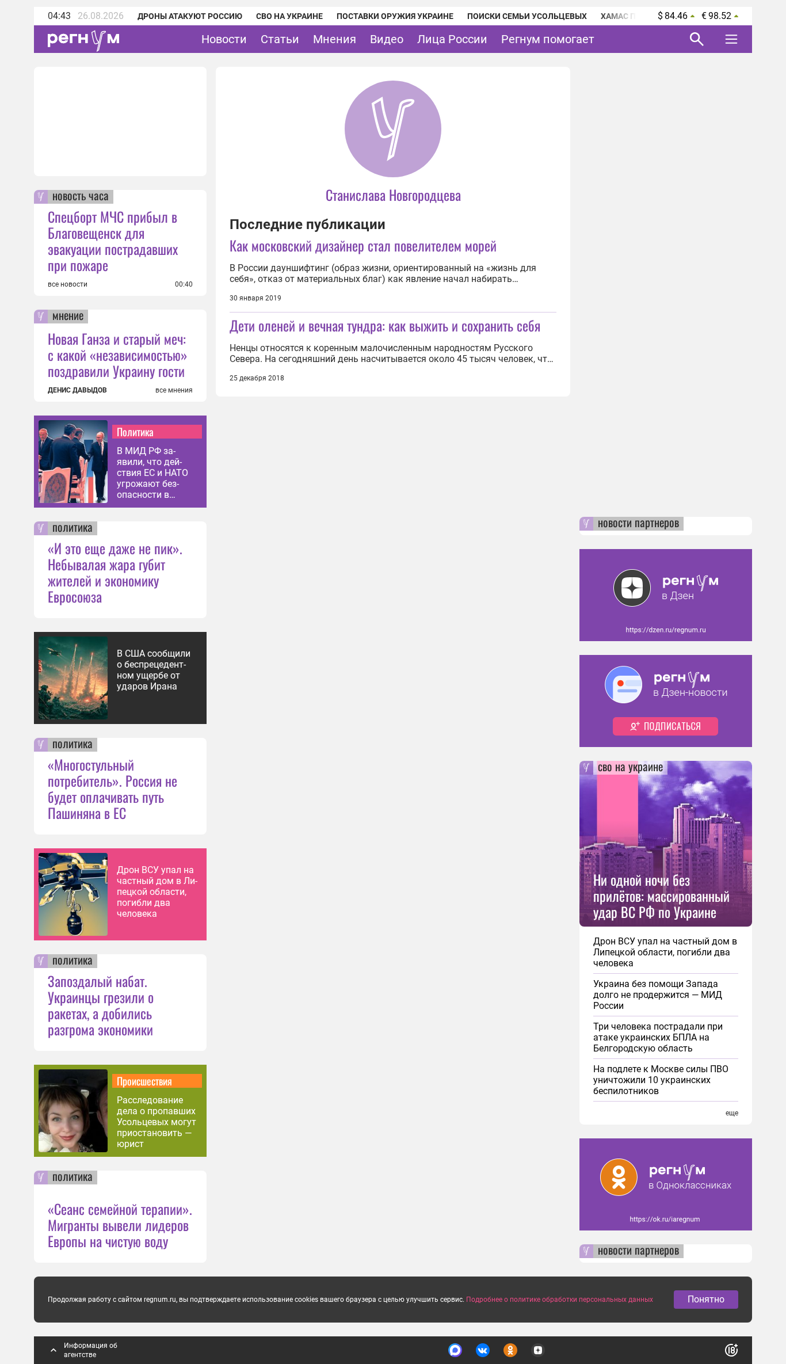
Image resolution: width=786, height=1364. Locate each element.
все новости (67, 284)
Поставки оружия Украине (395, 16)
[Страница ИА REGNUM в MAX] (455, 1350)
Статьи (280, 39)
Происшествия (144, 1081)
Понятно (706, 1299)
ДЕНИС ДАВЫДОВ (77, 390)
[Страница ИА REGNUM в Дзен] (538, 1350)
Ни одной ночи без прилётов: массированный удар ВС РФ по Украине (661, 895)
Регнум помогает (547, 39)
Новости (224, 39)
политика (72, 528)
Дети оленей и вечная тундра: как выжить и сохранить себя (385, 325)
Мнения (334, 39)
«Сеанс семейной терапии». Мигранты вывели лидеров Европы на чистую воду (120, 1225)
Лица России (452, 39)
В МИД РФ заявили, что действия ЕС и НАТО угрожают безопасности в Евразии (152, 472)
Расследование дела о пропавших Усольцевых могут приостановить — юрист (156, 1122)
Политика (135, 432)
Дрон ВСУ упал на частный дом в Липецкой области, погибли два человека (157, 891)
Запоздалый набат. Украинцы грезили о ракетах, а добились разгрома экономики (101, 1005)
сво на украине (630, 768)
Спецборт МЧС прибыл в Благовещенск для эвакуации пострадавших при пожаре (113, 240)
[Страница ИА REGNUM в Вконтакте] (483, 1350)
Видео (386, 39)
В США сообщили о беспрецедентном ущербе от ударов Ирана (153, 670)
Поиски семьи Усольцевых (527, 16)
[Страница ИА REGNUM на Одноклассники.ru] (510, 1350)
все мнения (174, 390)
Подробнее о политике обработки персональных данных (559, 1300)
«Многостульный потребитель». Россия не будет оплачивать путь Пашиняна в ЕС (112, 788)
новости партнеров (638, 524)
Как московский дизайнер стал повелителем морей (363, 245)
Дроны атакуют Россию (190, 16)
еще (732, 1113)
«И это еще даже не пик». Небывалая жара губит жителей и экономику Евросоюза (115, 572)
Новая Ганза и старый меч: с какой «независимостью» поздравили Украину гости (118, 354)
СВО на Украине (289, 16)
